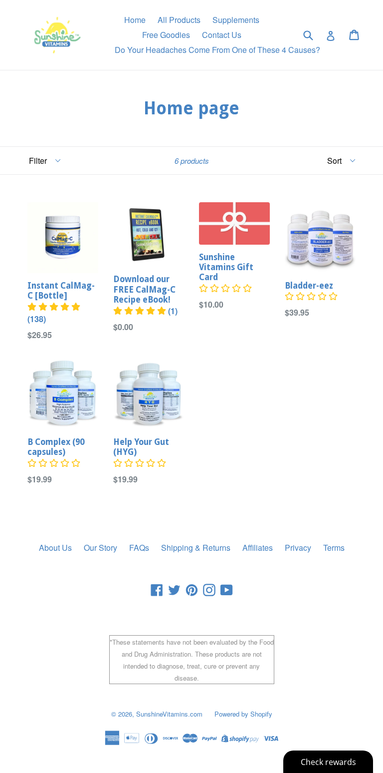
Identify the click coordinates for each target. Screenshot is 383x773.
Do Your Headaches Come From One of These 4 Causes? (217, 49)
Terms (334, 547)
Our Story (100, 547)
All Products (179, 19)
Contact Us (221, 34)
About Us (55, 547)
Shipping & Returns (195, 547)
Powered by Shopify (243, 714)
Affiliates (257, 547)
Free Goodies (166, 34)
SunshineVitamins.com (169, 714)
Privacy (298, 547)
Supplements (235, 19)
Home (135, 19)
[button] (139, 463)
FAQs (139, 547)
